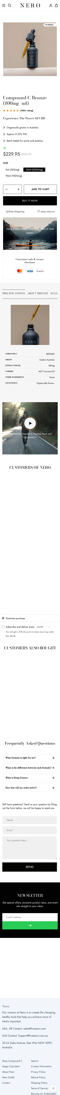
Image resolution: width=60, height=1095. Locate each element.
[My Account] (49, 5)
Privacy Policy (38, 1072)
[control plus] (19, 189)
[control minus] (5, 189)
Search (34, 1061)
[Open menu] (3, 5)
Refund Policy (38, 1077)
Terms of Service (39, 1088)
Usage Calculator (11, 1066)
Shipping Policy (39, 1083)
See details (11, 635)
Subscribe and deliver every (20, 627)
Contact (6, 1083)
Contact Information (41, 1066)
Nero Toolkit (8, 1077)
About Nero (8, 1072)
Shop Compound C (12, 1061)
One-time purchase (15, 618)
